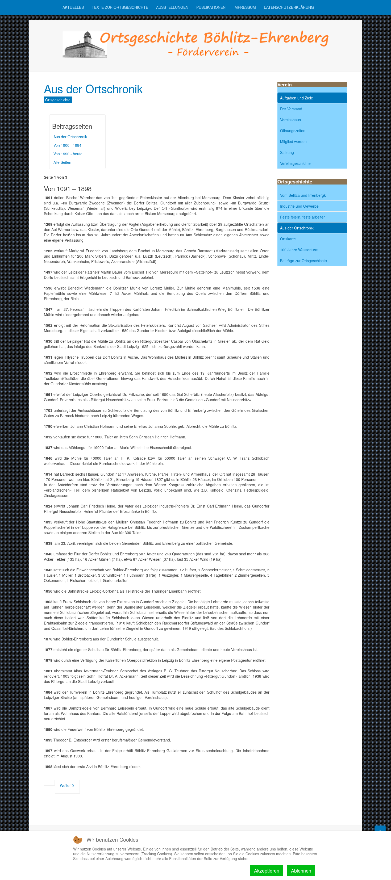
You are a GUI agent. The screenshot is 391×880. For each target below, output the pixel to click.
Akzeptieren (266, 870)
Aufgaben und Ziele (296, 97)
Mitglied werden (293, 141)
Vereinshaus (290, 119)
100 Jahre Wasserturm (299, 249)
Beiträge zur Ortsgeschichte (303, 260)
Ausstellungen (172, 7)
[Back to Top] (380, 831)
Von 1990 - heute (67, 153)
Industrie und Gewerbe (299, 206)
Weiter (66, 785)
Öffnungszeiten (292, 130)
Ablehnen (301, 870)
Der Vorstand (291, 108)
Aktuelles (73, 7)
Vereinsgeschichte (295, 163)
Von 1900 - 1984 (67, 145)
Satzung (287, 152)
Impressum (245, 7)
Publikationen (211, 7)
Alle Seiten (62, 162)
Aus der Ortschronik (93, 88)
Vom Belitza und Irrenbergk (303, 195)
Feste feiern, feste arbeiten (303, 217)
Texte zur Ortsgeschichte (120, 7)
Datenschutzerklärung (289, 7)
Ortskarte (288, 238)
